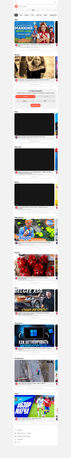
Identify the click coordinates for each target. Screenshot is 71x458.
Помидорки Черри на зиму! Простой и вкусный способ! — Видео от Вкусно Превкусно (33, 278)
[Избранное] (15, 2)
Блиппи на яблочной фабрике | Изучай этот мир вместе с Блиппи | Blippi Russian (34, 243)
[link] (34, 36)
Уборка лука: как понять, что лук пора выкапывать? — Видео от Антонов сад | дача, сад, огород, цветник (34, 172)
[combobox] (37, 6)
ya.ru (18, 442)
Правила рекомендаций (23, 436)
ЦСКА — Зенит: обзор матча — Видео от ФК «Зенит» (30, 418)
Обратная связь (21, 433)
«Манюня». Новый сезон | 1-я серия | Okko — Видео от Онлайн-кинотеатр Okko (34, 45)
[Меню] (55, 2)
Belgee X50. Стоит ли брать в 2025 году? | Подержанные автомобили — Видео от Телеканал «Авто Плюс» (34, 313)
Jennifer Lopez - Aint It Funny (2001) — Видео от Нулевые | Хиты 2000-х (33, 79)
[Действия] (53, 45)
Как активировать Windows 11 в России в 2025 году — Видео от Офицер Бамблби (34, 349)
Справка (29, 433)
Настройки (20, 439)
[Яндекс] (16, 6)
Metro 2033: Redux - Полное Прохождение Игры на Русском (31, 136)
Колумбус (19, 430)
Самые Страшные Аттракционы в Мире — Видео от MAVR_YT (32, 383)
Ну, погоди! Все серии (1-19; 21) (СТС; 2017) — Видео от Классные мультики (33, 208)
